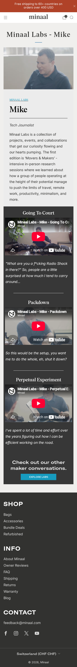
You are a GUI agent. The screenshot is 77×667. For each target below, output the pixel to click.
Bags (8, 514)
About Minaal (14, 559)
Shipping (11, 578)
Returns (10, 585)
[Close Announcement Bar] (74, 6)
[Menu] (6, 18)
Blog (7, 598)
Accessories (13, 521)
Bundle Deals (14, 527)
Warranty (11, 591)
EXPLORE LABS (38, 476)
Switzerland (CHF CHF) (36, 654)
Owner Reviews (16, 565)
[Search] (71, 17)
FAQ (7, 572)
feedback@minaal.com (22, 623)
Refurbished (13, 534)
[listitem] (39, 6)
